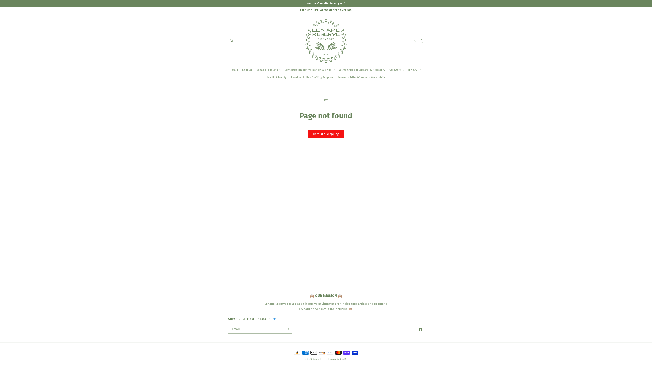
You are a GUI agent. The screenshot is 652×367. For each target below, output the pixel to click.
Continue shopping (326, 134)
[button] (232, 41)
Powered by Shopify (337, 359)
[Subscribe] (288, 329)
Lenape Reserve (320, 359)
